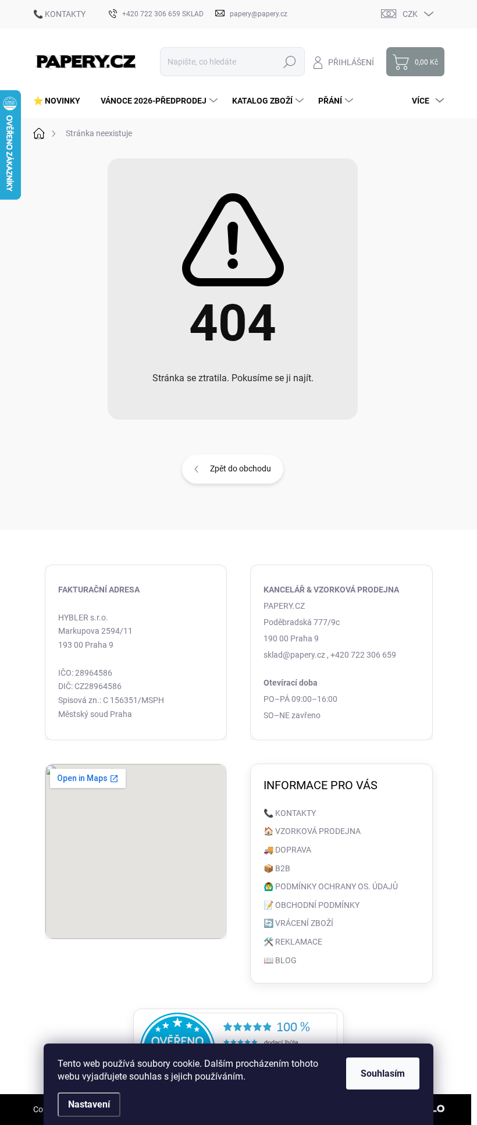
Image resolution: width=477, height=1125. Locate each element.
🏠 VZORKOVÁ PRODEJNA (312, 831)
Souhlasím (383, 1073)
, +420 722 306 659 (361, 654)
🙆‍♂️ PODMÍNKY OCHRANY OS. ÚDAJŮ (331, 886)
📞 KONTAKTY (59, 14)
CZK (410, 14)
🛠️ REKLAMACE (293, 941)
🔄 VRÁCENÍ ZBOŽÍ (298, 923)
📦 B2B (277, 868)
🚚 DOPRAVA (287, 849)
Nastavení (89, 1104)
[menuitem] (61, 100)
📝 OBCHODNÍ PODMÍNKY (311, 905)
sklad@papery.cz (294, 654)
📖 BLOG (280, 960)
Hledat (289, 61)
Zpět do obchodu (240, 468)
